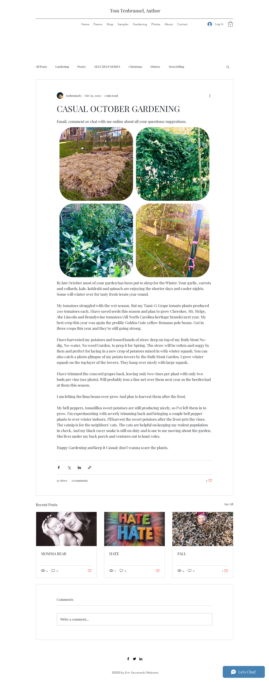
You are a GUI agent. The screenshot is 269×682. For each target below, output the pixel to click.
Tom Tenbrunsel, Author (135, 10)
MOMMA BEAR (53, 553)
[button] (230, 24)
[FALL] (202, 529)
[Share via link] (90, 467)
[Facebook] (128, 659)
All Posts (41, 67)
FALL (181, 553)
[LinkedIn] (141, 659)
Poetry (81, 67)
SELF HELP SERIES (107, 67)
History (155, 67)
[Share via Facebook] (59, 467)
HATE (114, 553)
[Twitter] (134, 659)
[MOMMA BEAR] (66, 529)
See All (228, 504)
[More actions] (209, 95)
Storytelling (176, 67)
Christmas (135, 67)
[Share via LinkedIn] (79, 467)
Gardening (62, 67)
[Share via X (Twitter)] (69, 467)
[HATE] (134, 529)
